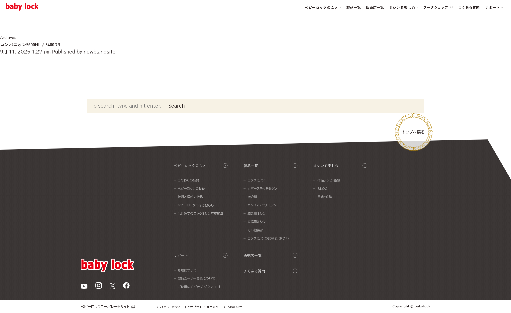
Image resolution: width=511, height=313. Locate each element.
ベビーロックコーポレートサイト (105, 306)
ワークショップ (435, 7)
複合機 (252, 196)
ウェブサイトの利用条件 (203, 307)
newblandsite (100, 52)
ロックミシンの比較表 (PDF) (268, 238)
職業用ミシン (257, 213)
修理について (187, 270)
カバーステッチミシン (262, 188)
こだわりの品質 (188, 180)
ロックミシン (256, 180)
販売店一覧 (375, 7)
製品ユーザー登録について (196, 278)
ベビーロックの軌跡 (191, 188)
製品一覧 (353, 7)
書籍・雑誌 (324, 196)
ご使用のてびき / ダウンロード (199, 286)
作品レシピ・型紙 (328, 180)
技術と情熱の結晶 (190, 196)
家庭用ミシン (257, 221)
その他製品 (255, 230)
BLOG (322, 188)
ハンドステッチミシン (262, 205)
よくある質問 (469, 7)
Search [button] (176, 106)
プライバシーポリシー (169, 307)
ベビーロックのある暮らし (196, 205)
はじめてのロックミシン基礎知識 (200, 213)
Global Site (233, 307)
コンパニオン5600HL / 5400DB (30, 44)
